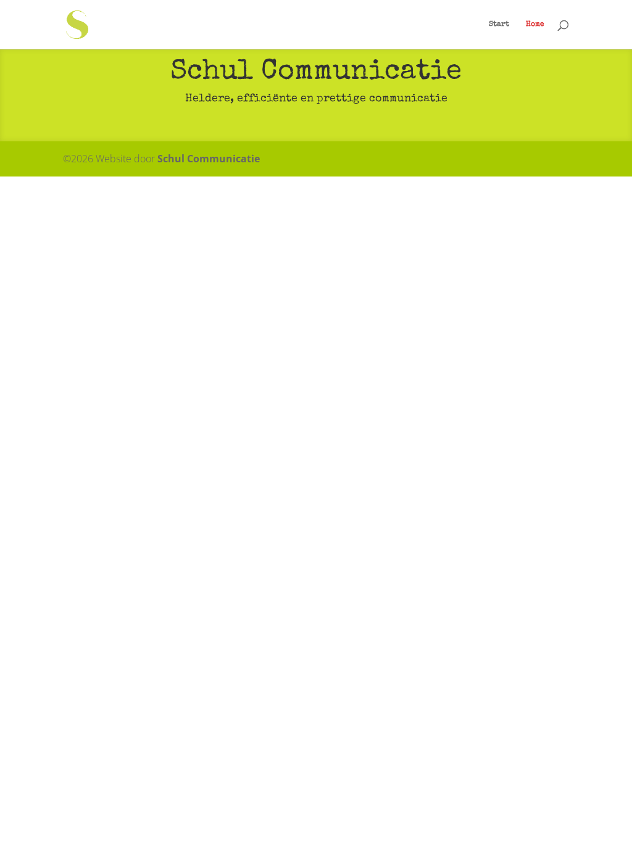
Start (499, 24)
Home (535, 24)
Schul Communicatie (208, 158)
